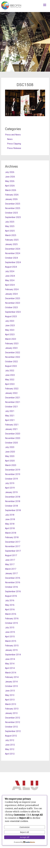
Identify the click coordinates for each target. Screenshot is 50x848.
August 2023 (11, 316)
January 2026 (11, 199)
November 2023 (12, 303)
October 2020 (11, 442)
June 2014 (10, 659)
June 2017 (10, 560)
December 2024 (12, 249)
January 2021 (11, 429)
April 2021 (10, 420)
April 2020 (10, 460)
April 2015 (10, 636)
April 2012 (10, 754)
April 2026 (10, 185)
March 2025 (10, 235)
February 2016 (12, 618)
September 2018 (13, 510)
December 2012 (12, 717)
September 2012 (13, 731)
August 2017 (11, 555)
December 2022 (12, 352)
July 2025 (9, 222)
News (10, 139)
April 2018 (10, 528)
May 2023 (9, 330)
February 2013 (12, 708)
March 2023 (10, 339)
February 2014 (12, 677)
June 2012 (10, 745)
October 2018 (11, 506)
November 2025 (12, 208)
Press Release (14, 148)
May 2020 (9, 456)
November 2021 (12, 402)
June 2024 (10, 276)
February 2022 (12, 388)
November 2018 (12, 501)
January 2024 (11, 294)
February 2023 (12, 343)
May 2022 (9, 379)
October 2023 (11, 307)
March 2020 (10, 465)
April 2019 (10, 488)
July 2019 (9, 483)
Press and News (13, 134)
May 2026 (9, 181)
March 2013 (10, 704)
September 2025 (13, 217)
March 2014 (10, 672)
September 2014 (13, 654)
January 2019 (11, 492)
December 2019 (12, 469)
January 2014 (11, 681)
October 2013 (11, 686)
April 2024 (10, 285)
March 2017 (10, 569)
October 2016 (11, 587)
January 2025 (11, 244)
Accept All (24, 837)
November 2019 (12, 474)
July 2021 (9, 411)
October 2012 (11, 726)
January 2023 (11, 348)
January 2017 (11, 573)
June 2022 (10, 375)
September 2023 (13, 312)
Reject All (24, 832)
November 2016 (12, 582)
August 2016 (11, 596)
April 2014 (10, 668)
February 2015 (12, 645)
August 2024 (11, 267)
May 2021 (9, 415)
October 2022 (11, 361)
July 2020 (9, 447)
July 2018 (9, 515)
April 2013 (10, 699)
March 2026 (10, 190)
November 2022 (12, 357)
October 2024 (11, 258)
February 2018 (12, 537)
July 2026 (9, 172)
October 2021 (11, 406)
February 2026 (12, 194)
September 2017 (13, 551)
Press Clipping (14, 143)
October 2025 (11, 213)
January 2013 (11, 713)
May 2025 (9, 226)
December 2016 (12, 578)
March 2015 (10, 641)
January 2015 (11, 650)
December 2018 (12, 497)
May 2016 (9, 605)
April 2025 (10, 231)
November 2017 (12, 546)
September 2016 (13, 591)
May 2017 (9, 564)
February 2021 (12, 424)
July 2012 (9, 740)
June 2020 (10, 451)
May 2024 (9, 280)
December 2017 (12, 542)
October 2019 (11, 479)
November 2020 (12, 438)
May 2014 (9, 663)
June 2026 (10, 176)
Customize (24, 827)
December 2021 (12, 397)
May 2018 (9, 524)
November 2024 (12, 253)
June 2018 (10, 519)
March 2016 (10, 614)
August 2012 (11, 735)
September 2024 (13, 262)
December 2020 (12, 433)
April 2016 (10, 609)
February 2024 (12, 289)
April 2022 (10, 384)
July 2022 (9, 370)
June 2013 (10, 690)
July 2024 (9, 271)
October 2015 (11, 623)
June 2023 (10, 325)
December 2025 (12, 203)
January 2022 (11, 393)
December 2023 (12, 298)
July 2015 (9, 627)
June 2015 (10, 632)
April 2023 (10, 334)
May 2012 (9, 749)
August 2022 (11, 366)
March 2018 (10, 533)
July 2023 (9, 321)
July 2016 (9, 600)
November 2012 (12, 722)
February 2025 (12, 240)
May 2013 (9, 695)
